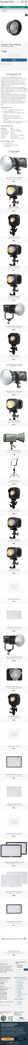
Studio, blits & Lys (15, 9)
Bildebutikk (19, 995)
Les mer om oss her (4, 1005)
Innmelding (20, 965)
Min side (19, 981)
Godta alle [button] (7, 1039)
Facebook (19, 1001)
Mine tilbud (19, 984)
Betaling (19, 989)
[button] (14, 1042)
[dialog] (14, 1033)
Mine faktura (20, 985)
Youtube (19, 1004)
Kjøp (14, 60)
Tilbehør (4, 10)
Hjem (2, 9)
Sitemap (19, 997)
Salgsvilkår (19, 992)
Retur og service (21, 988)
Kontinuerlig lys (24, 9)
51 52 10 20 (2, 985)
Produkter (7, 9)
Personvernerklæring (22, 994)
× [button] (26, 1023)
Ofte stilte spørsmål (21, 979)
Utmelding (19, 967)
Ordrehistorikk (20, 982)
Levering (19, 991)
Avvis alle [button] (20, 1039)
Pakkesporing (20, 987)
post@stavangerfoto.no (5, 987)
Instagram (19, 1002)
